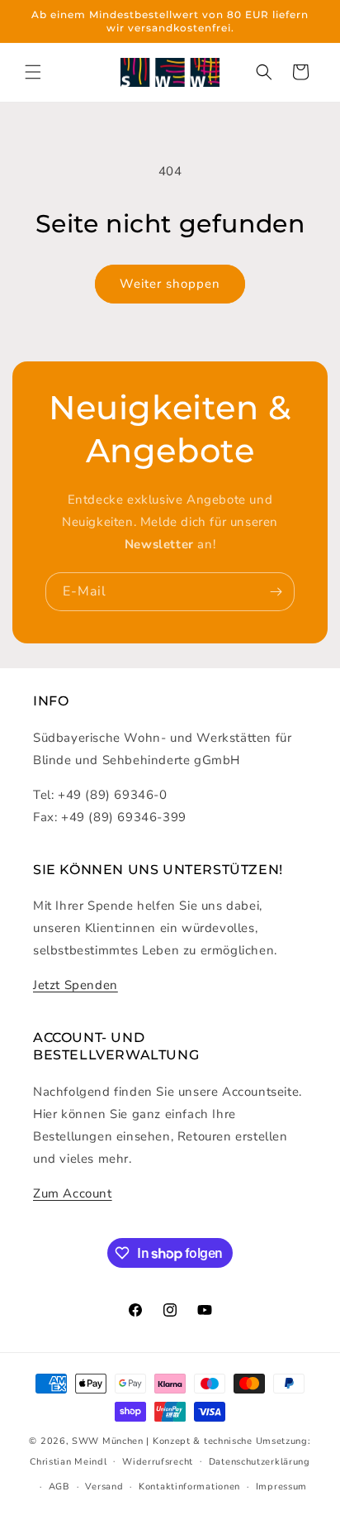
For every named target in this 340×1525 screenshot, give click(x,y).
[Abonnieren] (275, 591)
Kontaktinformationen (189, 1486)
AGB (59, 1486)
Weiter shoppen (170, 283)
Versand (104, 1486)
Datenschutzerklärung (259, 1462)
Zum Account (72, 1193)
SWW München (108, 1441)
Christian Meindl (68, 1461)
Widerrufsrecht (157, 1462)
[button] (33, 72)
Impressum (281, 1486)
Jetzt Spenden (75, 985)
